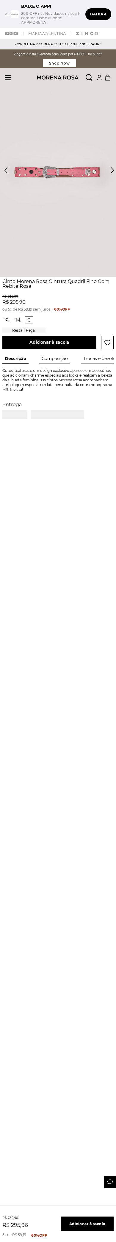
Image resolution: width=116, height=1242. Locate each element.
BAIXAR (98, 14)
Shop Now (59, 63)
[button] (107, 173)
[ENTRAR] (99, 78)
